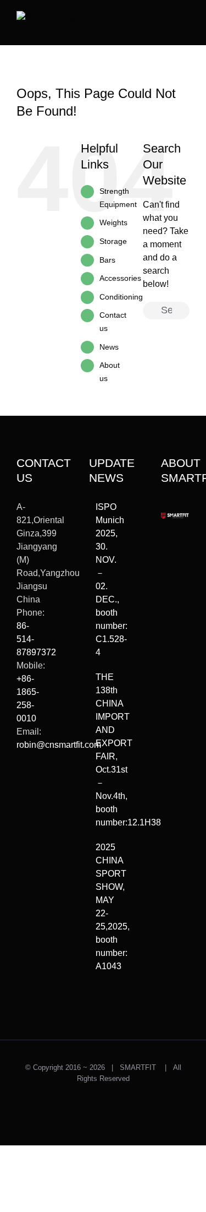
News (109, 347)
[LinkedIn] (20, 823)
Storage (113, 241)
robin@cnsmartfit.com (58, 744)
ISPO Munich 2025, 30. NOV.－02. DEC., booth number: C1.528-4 (104, 579)
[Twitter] (20, 785)
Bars (107, 260)
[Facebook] (20, 804)
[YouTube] (36, 804)
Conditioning (121, 296)
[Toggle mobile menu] (185, 19)
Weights (113, 222)
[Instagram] (36, 785)
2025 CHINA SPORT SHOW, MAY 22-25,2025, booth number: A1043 (104, 907)
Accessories (120, 278)
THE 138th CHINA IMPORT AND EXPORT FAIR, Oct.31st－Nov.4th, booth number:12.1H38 (104, 749)
